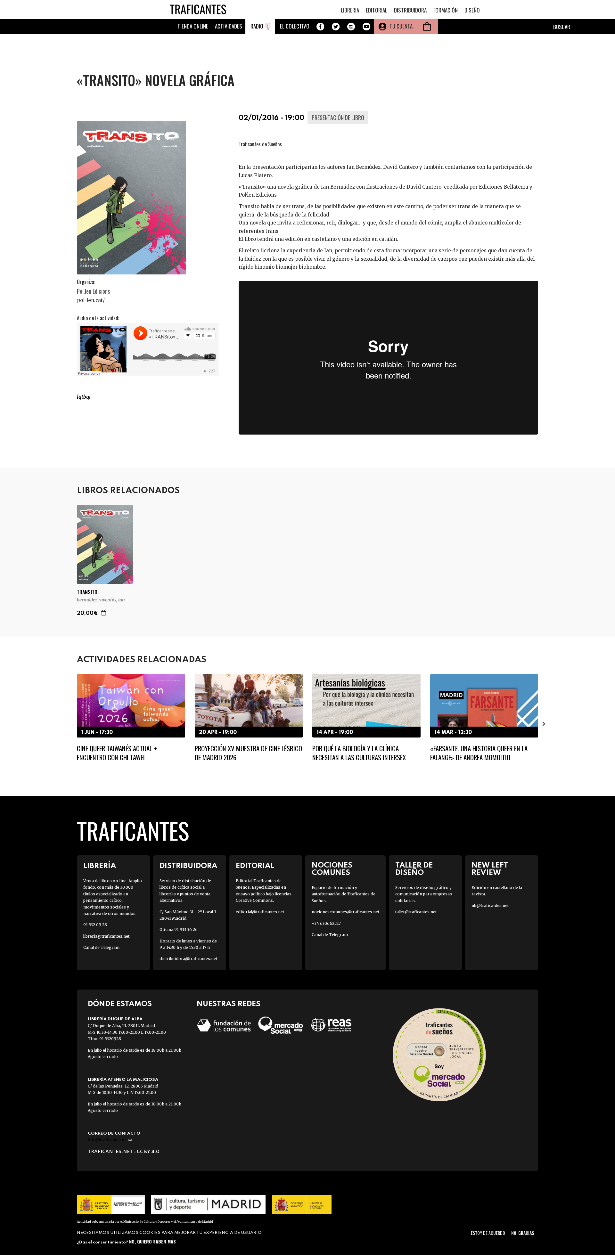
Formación (445, 10)
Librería (99, 866)
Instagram (351, 26)
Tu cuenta (401, 26)
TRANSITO (87, 592)
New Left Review (490, 869)
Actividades (228, 26)
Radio (256, 26)
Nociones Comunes (332, 869)
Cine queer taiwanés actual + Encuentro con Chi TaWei (117, 752)
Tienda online (192, 26)
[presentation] (71, 723)
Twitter (335, 26)
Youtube (366, 26)
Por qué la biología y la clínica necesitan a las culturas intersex (359, 752)
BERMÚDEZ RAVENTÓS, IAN (101, 600)
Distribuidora (410, 10)
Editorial (376, 10)
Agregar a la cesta (104, 612)
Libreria (350, 10)
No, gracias (522, 1232)
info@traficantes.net (110, 1139)
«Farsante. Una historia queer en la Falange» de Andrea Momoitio (479, 752)
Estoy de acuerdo (488, 1232)
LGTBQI (84, 397)
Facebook (320, 26)
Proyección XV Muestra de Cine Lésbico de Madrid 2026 (248, 752)
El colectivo (294, 26)
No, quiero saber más (152, 1241)
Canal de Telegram (101, 947)
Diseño (472, 10)
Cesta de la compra (427, 26)
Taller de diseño (414, 869)
